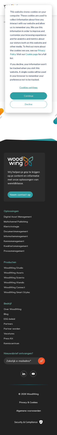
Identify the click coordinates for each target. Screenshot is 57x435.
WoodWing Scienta (14, 277)
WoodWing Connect (14, 287)
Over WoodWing (12, 309)
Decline (28, 104)
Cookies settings (28, 87)
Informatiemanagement (16, 236)
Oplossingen (11, 211)
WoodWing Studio (13, 267)
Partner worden (12, 328)
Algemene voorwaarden (28, 410)
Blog (6, 314)
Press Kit (8, 338)
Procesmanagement (14, 251)
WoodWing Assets (14, 272)
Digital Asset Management (18, 216)
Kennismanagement (14, 241)
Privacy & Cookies (28, 402)
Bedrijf (8, 303)
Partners (8, 323)
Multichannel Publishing (16, 221)
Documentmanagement (16, 231)
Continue (28, 95)
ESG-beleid (9, 318)
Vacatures (9, 333)
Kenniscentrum (11, 343)
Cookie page (31, 54)
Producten (10, 262)
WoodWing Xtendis (14, 282)
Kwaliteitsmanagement (16, 246)
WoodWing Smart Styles (17, 292)
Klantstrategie (11, 226)
